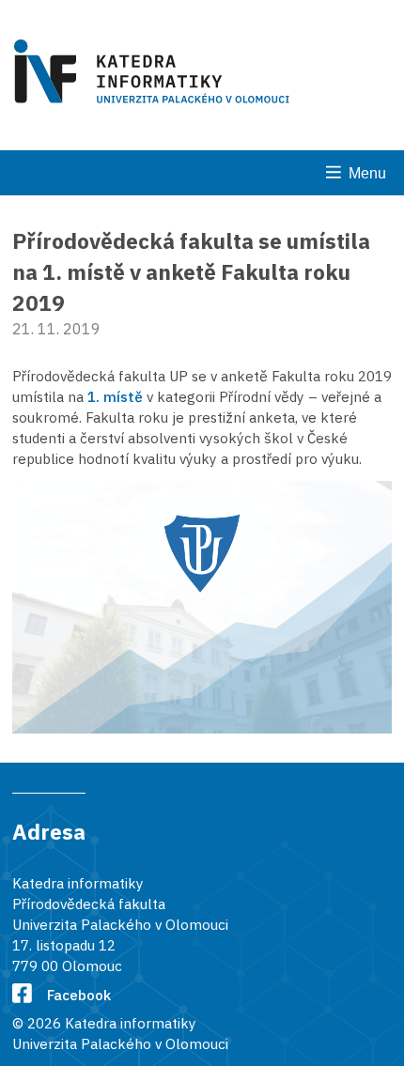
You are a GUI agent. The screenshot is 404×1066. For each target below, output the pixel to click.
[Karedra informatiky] (155, 75)
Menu (367, 173)
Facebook (79, 994)
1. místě (115, 396)
